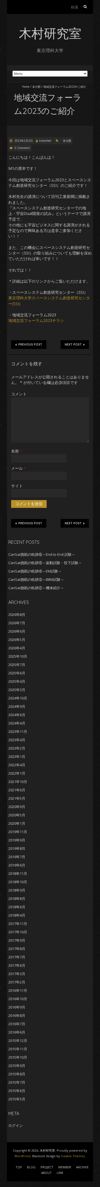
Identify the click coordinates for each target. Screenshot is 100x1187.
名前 (16, 451)
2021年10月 (17, 781)
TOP (19, 1167)
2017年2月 (16, 982)
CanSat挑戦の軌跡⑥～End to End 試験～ (41, 554)
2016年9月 (16, 1007)
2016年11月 (17, 990)
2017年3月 (16, 973)
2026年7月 (16, 622)
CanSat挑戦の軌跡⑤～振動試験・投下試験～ (45, 562)
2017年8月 (16, 948)
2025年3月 (16, 689)
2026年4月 (16, 647)
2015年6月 (16, 1090)
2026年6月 (16, 631)
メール (18, 468)
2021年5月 (16, 798)
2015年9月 (16, 1065)
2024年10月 (17, 698)
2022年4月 (16, 764)
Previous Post (30, 344)
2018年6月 (16, 906)
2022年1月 (16, 773)
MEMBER (64, 1167)
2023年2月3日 (23, 141)
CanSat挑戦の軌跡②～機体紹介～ (36, 587)
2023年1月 (16, 756)
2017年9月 (16, 940)
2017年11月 (17, 923)
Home (25, 87)
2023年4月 (16, 739)
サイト (17, 485)
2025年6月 (16, 673)
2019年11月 (17, 831)
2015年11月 (17, 1048)
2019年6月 (16, 865)
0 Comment (22, 148)
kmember (45, 141)
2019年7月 (16, 856)
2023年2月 (16, 748)
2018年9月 (16, 890)
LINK (60, 1173)
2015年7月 (16, 1082)
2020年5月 (16, 815)
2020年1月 (16, 823)
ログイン (15, 1125)
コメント (19, 394)
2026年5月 (16, 639)
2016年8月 (16, 1015)
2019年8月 (16, 848)
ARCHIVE (82, 1167)
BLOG (31, 1167)
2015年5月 (16, 1099)
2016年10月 (17, 998)
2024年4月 (16, 723)
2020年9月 (16, 806)
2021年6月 (16, 789)
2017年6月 (16, 965)
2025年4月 (16, 681)
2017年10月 (17, 931)
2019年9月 (16, 840)
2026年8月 (16, 614)
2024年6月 (16, 714)
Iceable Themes (73, 1156)
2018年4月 (16, 915)
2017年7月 (16, 957)
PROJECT (47, 1167)
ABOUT (46, 1173)
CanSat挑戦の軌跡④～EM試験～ (35, 571)
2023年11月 (17, 731)
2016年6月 (16, 1032)
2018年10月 (17, 881)
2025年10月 (17, 656)
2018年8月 (16, 898)
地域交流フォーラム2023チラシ (36, 320)
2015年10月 (17, 1057)
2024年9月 (16, 706)
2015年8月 (16, 1073)
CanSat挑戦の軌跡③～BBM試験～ (36, 579)
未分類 (36, 87)
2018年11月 (17, 873)
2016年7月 (16, 1023)
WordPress (22, 1156)
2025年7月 (16, 664)
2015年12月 (17, 1040)
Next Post (73, 344)
